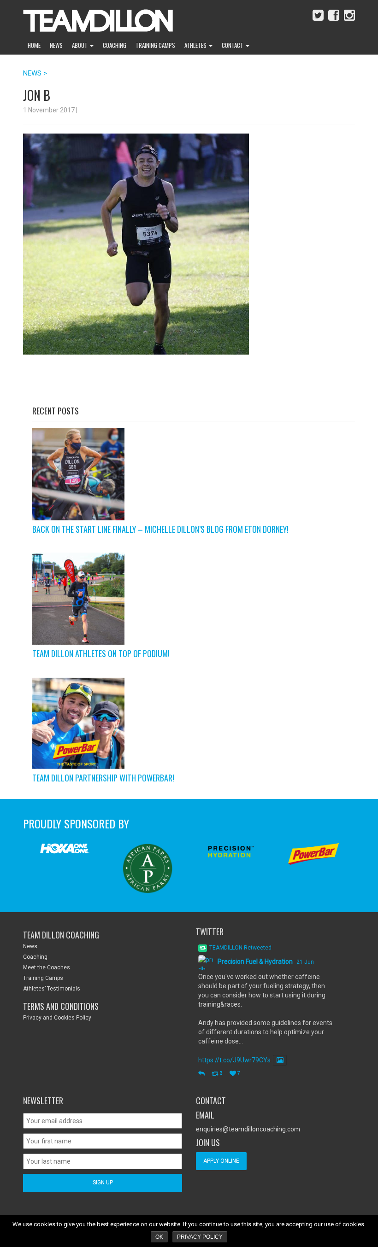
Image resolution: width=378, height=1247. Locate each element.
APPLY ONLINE (221, 1161)
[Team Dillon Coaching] (91, 18)
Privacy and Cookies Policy (57, 1017)
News (56, 45)
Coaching (114, 45)
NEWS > (35, 73)
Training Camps (155, 45)
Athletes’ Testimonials (51, 988)
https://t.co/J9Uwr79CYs (234, 1060)
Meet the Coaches (46, 967)
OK (159, 1237)
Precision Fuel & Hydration (255, 961)
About (80, 45)
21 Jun (305, 962)
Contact (233, 45)
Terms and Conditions (61, 1006)
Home (34, 45)
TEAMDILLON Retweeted (240, 947)
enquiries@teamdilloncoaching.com (248, 1129)
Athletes (196, 45)
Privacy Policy (200, 1237)
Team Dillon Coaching (61, 935)
